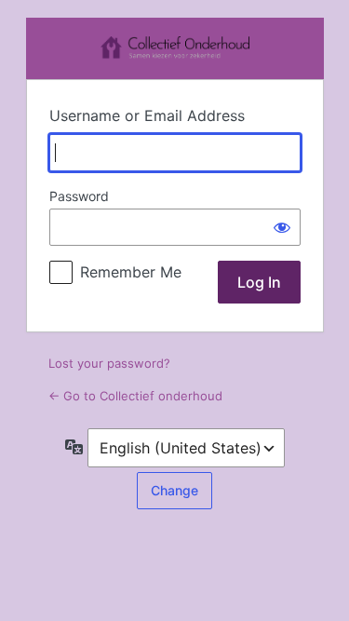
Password (79, 196)
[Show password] (282, 227)
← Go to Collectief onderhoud (135, 395)
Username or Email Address (147, 115)
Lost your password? (109, 363)
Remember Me (130, 272)
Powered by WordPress (175, 48)
